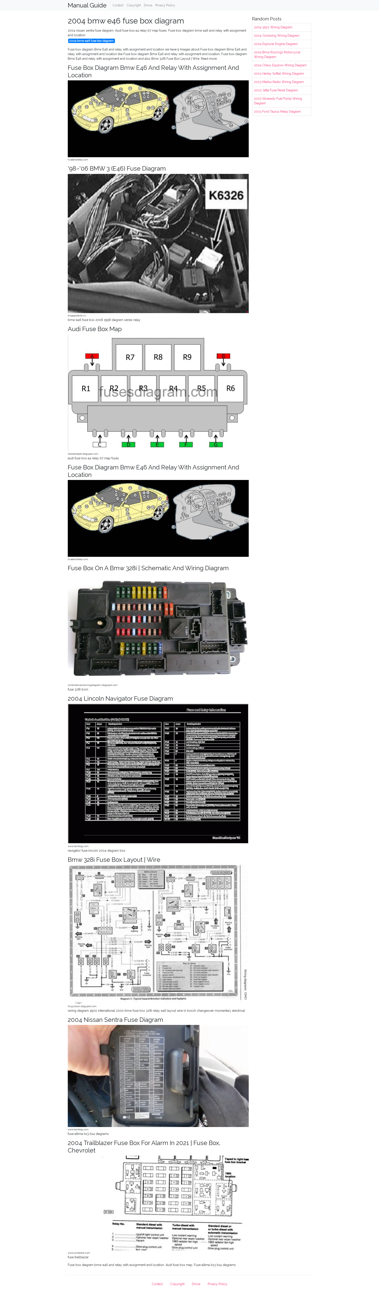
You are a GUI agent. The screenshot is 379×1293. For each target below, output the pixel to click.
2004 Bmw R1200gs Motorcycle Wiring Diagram (277, 54)
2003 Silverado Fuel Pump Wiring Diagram (278, 101)
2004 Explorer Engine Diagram (276, 44)
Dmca (148, 5)
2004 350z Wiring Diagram (273, 27)
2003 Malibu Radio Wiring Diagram (279, 82)
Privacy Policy (165, 5)
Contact (118, 5)
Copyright (134, 5)
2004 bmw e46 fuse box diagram (91, 40)
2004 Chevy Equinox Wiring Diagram (280, 65)
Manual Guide (87, 5)
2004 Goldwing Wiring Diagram (276, 35)
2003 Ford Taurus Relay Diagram (277, 111)
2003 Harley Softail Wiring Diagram (279, 73)
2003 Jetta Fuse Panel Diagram (276, 90)
